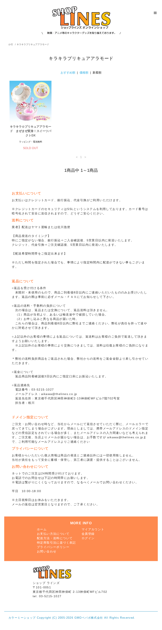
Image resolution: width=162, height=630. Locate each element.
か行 (10, 44)
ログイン (88, 538)
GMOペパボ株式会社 (88, 617)
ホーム (42, 529)
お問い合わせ (46, 551)
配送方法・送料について (55, 538)
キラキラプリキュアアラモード (33, 44)
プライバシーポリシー (53, 547)
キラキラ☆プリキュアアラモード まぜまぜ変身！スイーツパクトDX (30, 131)
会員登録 (88, 533)
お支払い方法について (53, 533)
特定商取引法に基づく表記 (56, 542)
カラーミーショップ (22, 617)
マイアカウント (93, 529)
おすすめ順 (68, 72)
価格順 (84, 72)
